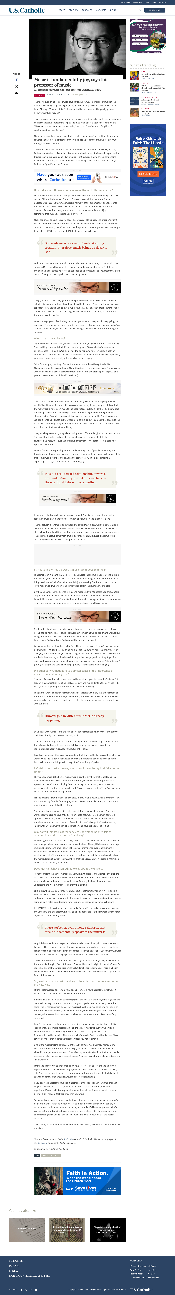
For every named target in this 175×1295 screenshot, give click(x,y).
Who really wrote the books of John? (153, 112)
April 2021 (68, 1139)
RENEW (13, 1270)
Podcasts (87, 10)
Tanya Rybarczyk (66, 1233)
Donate (146, 2)
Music (57, 1155)
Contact (151, 1273)
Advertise (152, 1270)
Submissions (153, 1277)
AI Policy (152, 1266)
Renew (154, 2)
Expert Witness (47, 1155)
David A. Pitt (26, 1231)
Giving (112, 10)
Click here (42, 1143)
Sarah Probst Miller (150, 104)
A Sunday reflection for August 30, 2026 (150, 101)
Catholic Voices (149, 97)
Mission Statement (138, 1266)
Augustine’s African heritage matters (153, 75)
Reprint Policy (136, 1273)
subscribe (154, 10)
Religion (39, 95)
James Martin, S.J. (148, 92)
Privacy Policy (121, 1289)
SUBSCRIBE (16, 1260)
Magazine (100, 10)
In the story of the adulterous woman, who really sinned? (67, 1228)
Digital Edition (125, 2)
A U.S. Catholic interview (58, 95)
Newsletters (137, 2)
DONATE (14, 1265)
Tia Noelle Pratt (148, 78)
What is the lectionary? (26, 1228)
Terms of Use (110, 1289)
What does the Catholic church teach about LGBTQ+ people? (153, 88)
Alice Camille (146, 116)
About (62, 10)
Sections (73, 10)
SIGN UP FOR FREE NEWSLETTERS (29, 1275)
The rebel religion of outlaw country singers (107, 1228)
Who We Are (135, 1270)
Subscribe (162, 2)
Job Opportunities (138, 1277)
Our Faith (146, 72)
